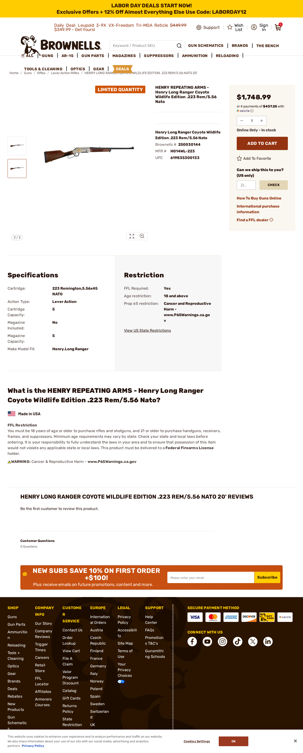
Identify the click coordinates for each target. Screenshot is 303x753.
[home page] (61, 45)
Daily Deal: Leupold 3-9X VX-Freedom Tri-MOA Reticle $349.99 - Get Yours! (120, 27)
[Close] (295, 741)
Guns (12, 617)
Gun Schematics (17, 723)
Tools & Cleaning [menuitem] (43, 69)
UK (92, 724)
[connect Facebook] (192, 641)
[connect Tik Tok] (237, 641)
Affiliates (43, 691)
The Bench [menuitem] (267, 46)
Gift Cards (71, 698)
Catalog (69, 690)
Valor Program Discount (70, 677)
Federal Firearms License (189, 448)
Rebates (15, 696)
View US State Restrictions (147, 330)
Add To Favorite (257, 158)
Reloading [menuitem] (227, 55)
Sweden (97, 704)
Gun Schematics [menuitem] (206, 45)
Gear (12, 673)
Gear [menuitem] (98, 69)
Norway (97, 681)
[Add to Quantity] (261, 121)
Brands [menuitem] (240, 45)
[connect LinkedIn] (268, 641)
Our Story (43, 623)
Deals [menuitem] (122, 69)
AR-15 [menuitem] (68, 55)
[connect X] (253, 641)
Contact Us (72, 630)
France (96, 658)
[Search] (179, 46)
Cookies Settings (197, 741)
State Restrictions (72, 725)
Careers (42, 657)
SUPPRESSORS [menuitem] (159, 55)
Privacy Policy (33, 746)
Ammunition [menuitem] (195, 55)
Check (274, 185)
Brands (14, 681)
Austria (96, 630)
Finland (97, 651)
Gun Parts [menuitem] (92, 55)
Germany (98, 666)
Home (13, 73)
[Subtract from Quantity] (241, 121)
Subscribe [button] (267, 577)
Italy (94, 673)
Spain (95, 696)
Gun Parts (16, 624)
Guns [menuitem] (47, 55)
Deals (13, 689)
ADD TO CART (262, 143)
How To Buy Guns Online (259, 198)
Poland (96, 689)
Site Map (125, 643)
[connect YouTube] (207, 641)
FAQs (149, 630)
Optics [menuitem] (78, 69)
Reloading (17, 645)
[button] (259, 27)
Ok (234, 741)
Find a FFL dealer (252, 220)
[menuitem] (29, 56)
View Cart (71, 651)
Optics (13, 666)
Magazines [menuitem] (124, 55)
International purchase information (258, 209)
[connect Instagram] (222, 641)
